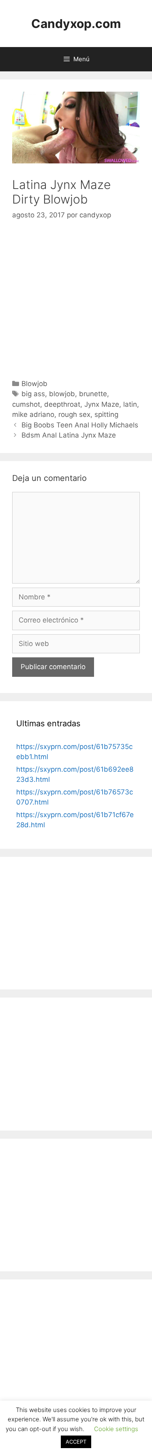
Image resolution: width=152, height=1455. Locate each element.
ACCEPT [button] (76, 1441)
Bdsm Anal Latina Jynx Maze (68, 435)
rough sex (74, 414)
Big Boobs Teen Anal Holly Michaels (79, 425)
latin (130, 404)
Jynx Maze (101, 404)
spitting (106, 414)
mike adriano (33, 414)
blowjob (62, 394)
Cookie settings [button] (116, 1429)
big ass (33, 394)
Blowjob (34, 384)
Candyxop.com (76, 23)
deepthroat (62, 404)
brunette (93, 394)
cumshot (26, 404)
